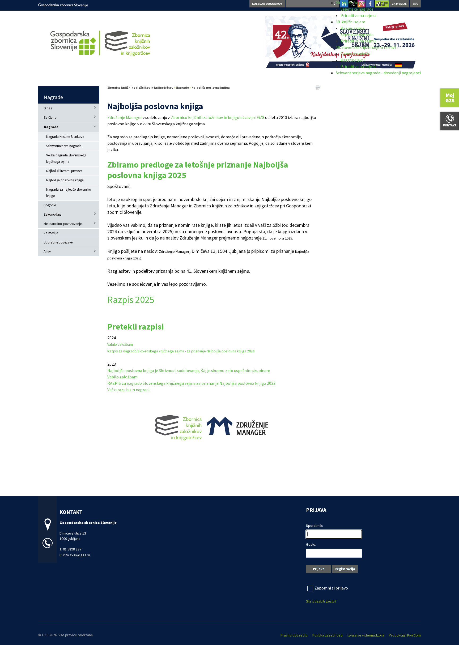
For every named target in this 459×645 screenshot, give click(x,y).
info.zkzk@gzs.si (76, 555)
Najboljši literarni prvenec (64, 171)
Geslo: (311, 544)
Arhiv (47, 251)
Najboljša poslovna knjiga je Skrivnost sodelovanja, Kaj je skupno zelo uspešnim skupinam (188, 370)
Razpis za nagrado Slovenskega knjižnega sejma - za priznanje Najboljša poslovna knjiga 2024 (180, 351)
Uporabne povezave (58, 242)
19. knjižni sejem (350, 21)
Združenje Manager (124, 117)
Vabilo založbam (120, 344)
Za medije (51, 233)
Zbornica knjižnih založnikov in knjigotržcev (140, 87)
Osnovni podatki (355, 53)
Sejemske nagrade (357, 9)
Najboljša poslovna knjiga (65, 180)
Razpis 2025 (130, 300)
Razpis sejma (352, 28)
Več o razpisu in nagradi (128, 389)
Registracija (345, 569)
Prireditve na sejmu (358, 15)
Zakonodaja (53, 214)
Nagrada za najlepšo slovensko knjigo (68, 192)
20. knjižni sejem (350, 2)
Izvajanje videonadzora (365, 635)
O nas (48, 108)
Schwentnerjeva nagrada (64, 146)
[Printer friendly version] (318, 87)
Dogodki (50, 205)
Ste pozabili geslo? (321, 601)
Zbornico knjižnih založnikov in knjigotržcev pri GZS (217, 117)
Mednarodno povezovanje (63, 223)
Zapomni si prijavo (331, 588)
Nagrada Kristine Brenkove (65, 136)
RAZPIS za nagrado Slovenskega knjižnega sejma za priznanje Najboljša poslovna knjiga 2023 (191, 383)
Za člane (50, 117)
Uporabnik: (314, 525)
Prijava (319, 569)
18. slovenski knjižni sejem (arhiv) (366, 47)
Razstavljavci (352, 60)
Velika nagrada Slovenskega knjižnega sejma (66, 158)
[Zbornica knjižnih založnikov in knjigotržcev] (63, 4)
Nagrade (53, 97)
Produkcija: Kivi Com (405, 635)
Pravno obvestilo (294, 635)
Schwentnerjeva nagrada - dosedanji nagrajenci (378, 72)
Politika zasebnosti (327, 635)
